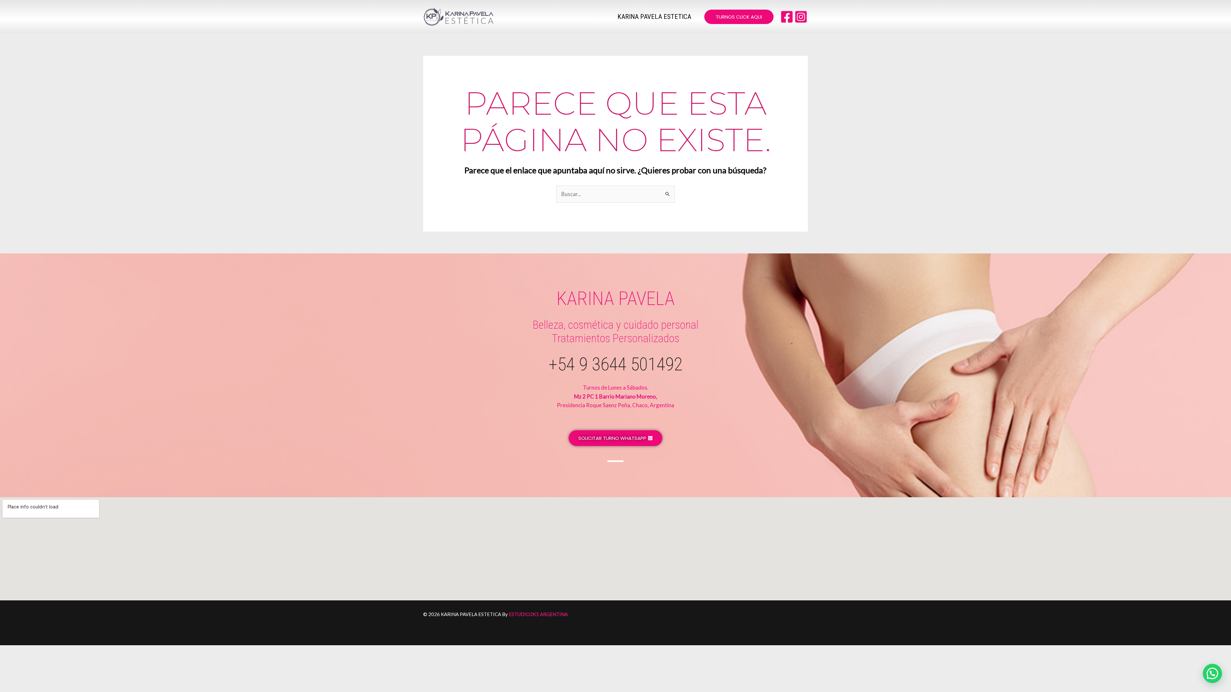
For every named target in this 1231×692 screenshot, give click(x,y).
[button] (739, 17)
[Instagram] (801, 17)
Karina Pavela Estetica (654, 17)
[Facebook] (787, 17)
